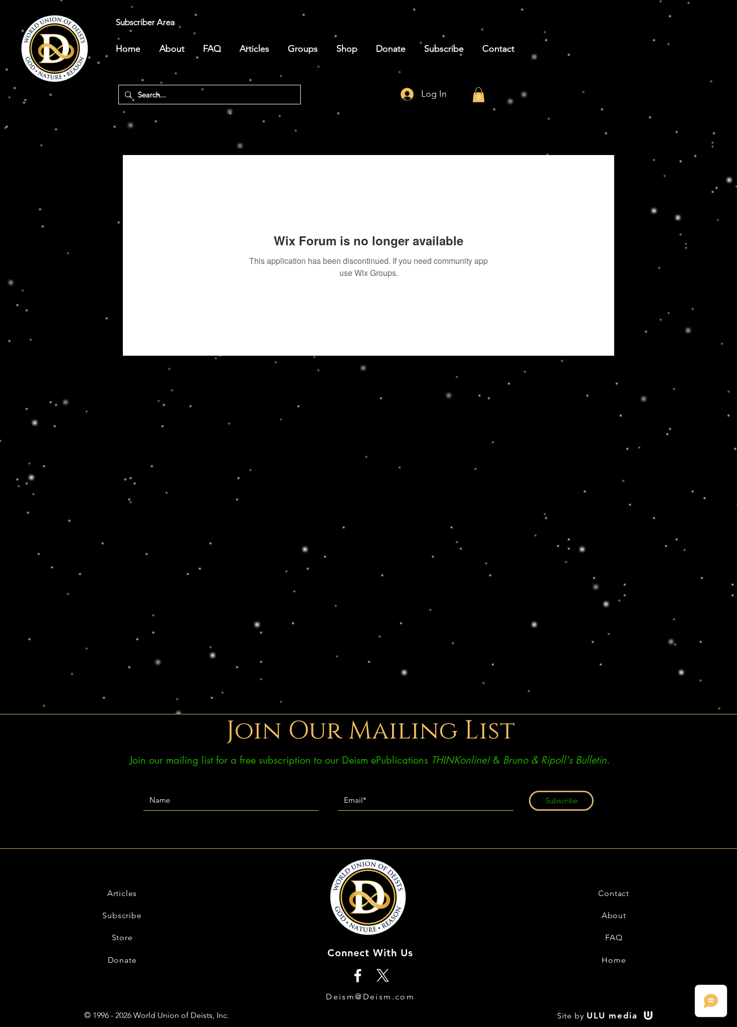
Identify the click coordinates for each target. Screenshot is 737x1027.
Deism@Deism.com (370, 996)
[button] (478, 94)
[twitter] (383, 975)
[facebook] (357, 975)
